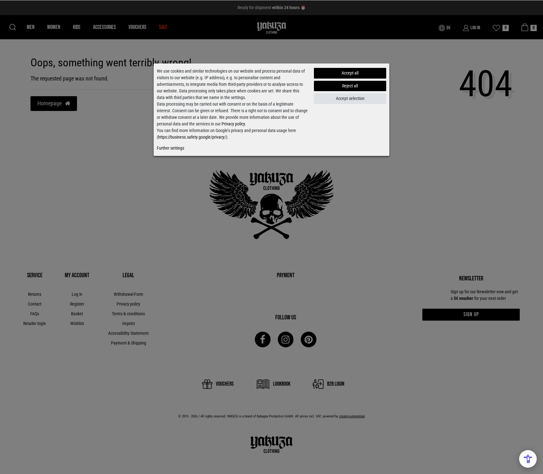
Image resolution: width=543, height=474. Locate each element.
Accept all (350, 72)
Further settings (170, 148)
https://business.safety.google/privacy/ (192, 137)
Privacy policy (233, 123)
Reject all (350, 85)
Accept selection (350, 98)
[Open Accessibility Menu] (528, 459)
